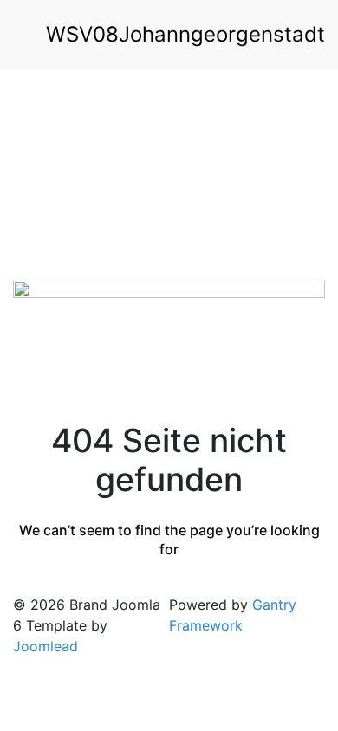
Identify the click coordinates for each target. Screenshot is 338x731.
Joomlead (45, 646)
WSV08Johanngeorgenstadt (185, 34)
